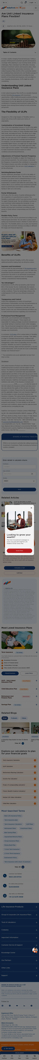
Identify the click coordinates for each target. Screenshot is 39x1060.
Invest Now (19, 550)
